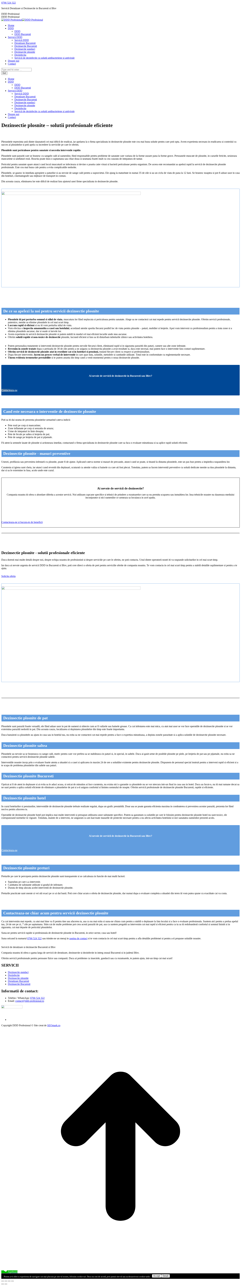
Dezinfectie (14, 975)
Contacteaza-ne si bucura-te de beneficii (22, 522)
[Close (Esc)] (2, 1281)
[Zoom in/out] (12, 1281)
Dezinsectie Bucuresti (19, 984)
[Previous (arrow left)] (2, 1284)
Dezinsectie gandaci (18, 972)
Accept (156, 1276)
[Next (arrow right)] (6, 1284)
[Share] (6, 1281)
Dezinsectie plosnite (18, 978)
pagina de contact (78, 938)
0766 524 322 (8, 2)
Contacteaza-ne (9, 390)
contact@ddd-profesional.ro (29, 1001)
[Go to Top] (120, 1264)
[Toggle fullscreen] (9, 1281)
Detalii (166, 1276)
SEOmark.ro (53, 1025)
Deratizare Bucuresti (18, 981)
